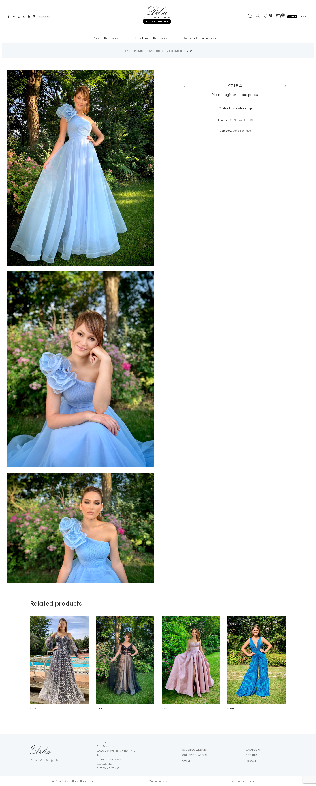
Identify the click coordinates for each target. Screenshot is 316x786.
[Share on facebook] (231, 120)
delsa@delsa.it (105, 764)
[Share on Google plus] (246, 120)
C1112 (164, 708)
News (292, 16)
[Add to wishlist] (83, 622)
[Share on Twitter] (235, 120)
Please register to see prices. (235, 95)
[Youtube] (29, 16)
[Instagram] (19, 16)
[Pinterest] (24, 16)
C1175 (33, 708)
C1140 (230, 708)
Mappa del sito (158, 781)
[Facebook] (8, 16)
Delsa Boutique (241, 131)
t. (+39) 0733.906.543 (109, 759)
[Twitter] (13, 16)
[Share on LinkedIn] (240, 120)
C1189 (99, 708)
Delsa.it (44, 17)
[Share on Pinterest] (251, 120)
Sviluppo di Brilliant (243, 781)
